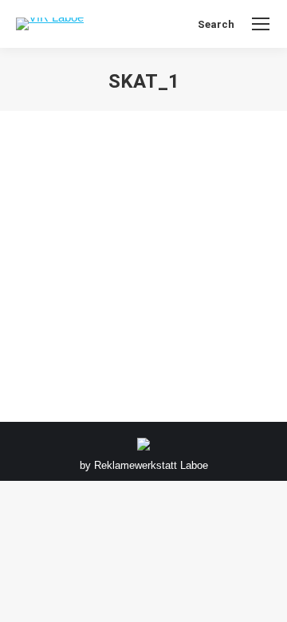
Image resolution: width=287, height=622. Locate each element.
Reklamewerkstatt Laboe (151, 465)
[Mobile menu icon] (260, 24)
